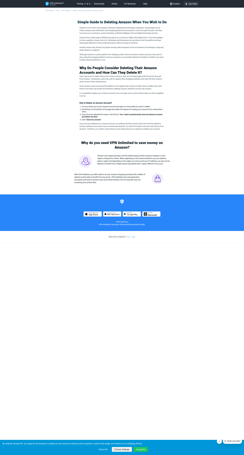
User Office (192, 4)
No (134, 237)
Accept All (140, 449)
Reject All (103, 449)
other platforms (122, 222)
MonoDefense (126, 224)
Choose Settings (121, 449)
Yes (127, 237)
